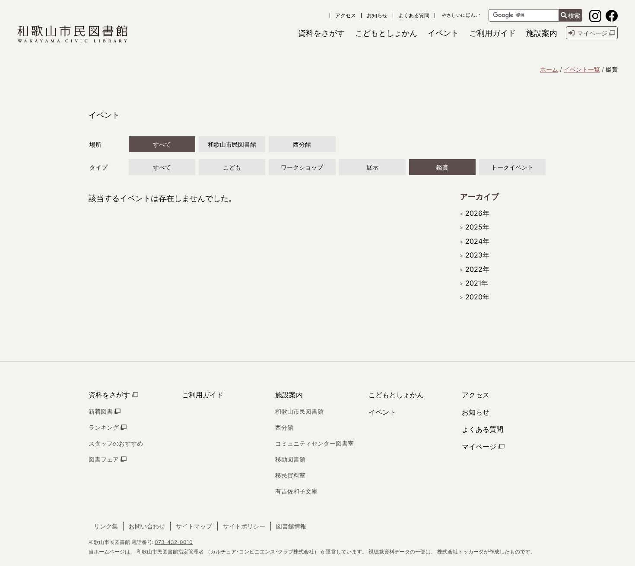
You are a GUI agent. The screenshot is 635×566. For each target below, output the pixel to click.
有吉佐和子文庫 (296, 491)
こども (232, 167)
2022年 (477, 269)
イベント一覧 (582, 69)
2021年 (476, 283)
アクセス (345, 15)
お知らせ (377, 15)
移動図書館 (290, 459)
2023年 (477, 255)
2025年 (477, 227)
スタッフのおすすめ (116, 443)
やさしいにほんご (461, 15)
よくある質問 (413, 15)
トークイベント (512, 167)
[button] (321, 33)
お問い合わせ (147, 526)
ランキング (105, 427)
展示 (372, 167)
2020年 (477, 297)
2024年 (477, 241)
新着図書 (101, 411)
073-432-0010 (174, 542)
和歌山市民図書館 (232, 144)
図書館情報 (291, 526)
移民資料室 (290, 475)
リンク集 (106, 526)
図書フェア (105, 459)
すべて (162, 144)
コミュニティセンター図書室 (314, 443)
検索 (574, 15)
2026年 (477, 213)
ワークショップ (302, 167)
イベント (382, 412)
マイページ (480, 446)
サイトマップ (194, 526)
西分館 (302, 144)
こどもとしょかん (396, 394)
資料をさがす (110, 394)
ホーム (549, 69)
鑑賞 (442, 167)
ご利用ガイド (202, 394)
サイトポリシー (244, 526)
